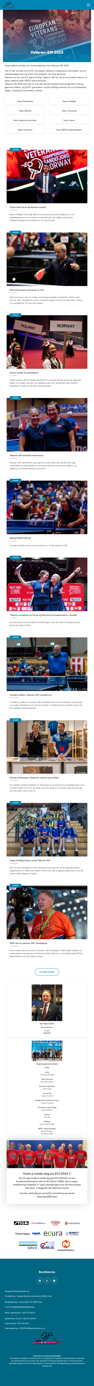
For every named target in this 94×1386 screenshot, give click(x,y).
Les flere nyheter (47, 972)
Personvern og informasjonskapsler (47, 1356)
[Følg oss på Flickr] (54, 1281)
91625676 (47, 1033)
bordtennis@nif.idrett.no (23, 1307)
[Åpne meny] (89, 5)
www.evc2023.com (47, 1196)
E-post (47, 1030)
